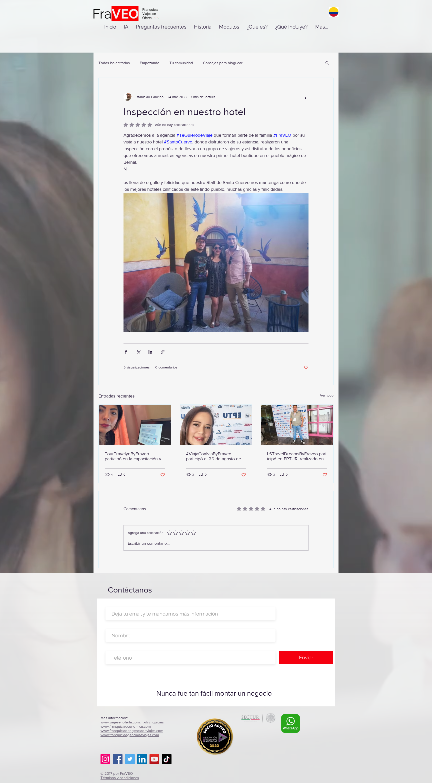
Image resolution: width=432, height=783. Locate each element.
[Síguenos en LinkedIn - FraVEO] (142, 759)
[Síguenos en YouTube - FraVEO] (154, 759)
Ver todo (327, 395)
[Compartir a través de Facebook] (126, 351)
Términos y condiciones (119, 777)
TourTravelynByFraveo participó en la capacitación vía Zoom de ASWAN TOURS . (134, 456)
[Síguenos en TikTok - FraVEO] (167, 759)
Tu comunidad (181, 63)
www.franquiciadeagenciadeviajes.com (131, 730)
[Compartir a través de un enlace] (162, 351)
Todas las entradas (114, 63)
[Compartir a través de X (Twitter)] (138, 351)
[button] (327, 63)
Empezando (150, 63)
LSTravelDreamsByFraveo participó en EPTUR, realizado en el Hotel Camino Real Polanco (296, 456)
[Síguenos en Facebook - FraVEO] (117, 759)
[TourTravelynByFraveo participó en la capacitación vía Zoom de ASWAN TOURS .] (135, 425)
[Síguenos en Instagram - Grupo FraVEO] (105, 759)
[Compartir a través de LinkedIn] (150, 351)
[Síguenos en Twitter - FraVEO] (130, 759)
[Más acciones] (305, 97)
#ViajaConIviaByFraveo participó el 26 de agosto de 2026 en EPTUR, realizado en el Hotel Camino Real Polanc (216, 456)
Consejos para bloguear (222, 63)
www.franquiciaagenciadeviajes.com (129, 735)
